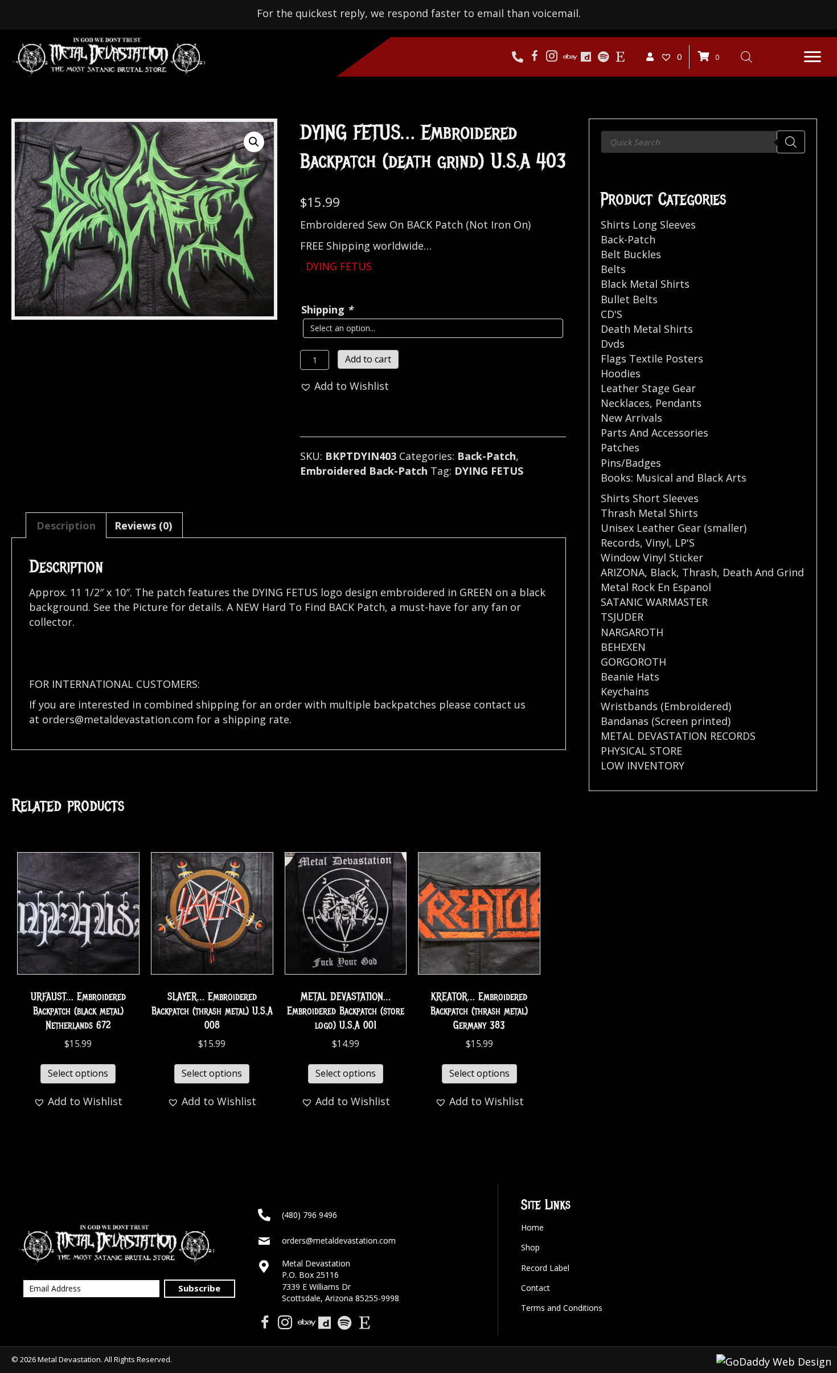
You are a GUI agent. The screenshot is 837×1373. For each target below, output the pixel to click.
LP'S (685, 542)
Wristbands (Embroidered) (666, 706)
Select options (78, 1073)
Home (532, 1227)
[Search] (791, 142)
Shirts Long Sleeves (648, 224)
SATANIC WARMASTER (654, 602)
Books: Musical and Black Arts (673, 477)
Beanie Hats (630, 676)
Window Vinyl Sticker (652, 557)
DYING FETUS (488, 471)
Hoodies (621, 373)
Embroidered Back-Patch (364, 471)
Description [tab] (66, 525)
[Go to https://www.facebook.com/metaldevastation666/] (534, 57)
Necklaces (625, 403)
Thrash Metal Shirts (649, 513)
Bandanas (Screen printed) (666, 721)
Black (663, 572)
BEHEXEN (623, 647)
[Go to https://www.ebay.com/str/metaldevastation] (569, 57)
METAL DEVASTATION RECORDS (678, 736)
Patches (620, 447)
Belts (613, 269)
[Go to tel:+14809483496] (517, 57)
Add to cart (368, 359)
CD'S (611, 314)
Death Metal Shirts (647, 329)
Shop (530, 1247)
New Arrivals (631, 418)
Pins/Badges (631, 463)
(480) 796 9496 (309, 1214)
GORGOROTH (633, 662)
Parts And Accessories (654, 432)
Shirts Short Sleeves (650, 498)
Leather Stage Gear (648, 388)
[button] (812, 57)
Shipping (327, 309)
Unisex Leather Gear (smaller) (673, 528)
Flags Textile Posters (652, 358)
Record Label (545, 1267)
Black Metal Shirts (645, 284)
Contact (535, 1287)
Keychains (625, 691)
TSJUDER (622, 617)
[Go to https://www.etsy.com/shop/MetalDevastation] (620, 57)
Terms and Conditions (561, 1307)
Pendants (678, 403)
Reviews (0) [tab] (143, 525)
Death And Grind (763, 572)
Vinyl (657, 542)
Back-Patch (486, 456)
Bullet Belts (629, 299)
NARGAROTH (632, 632)
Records (620, 542)
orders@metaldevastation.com (339, 1240)
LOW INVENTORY (642, 765)
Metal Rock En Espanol (656, 587)
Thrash (699, 572)
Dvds (613, 344)
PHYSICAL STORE (641, 750)
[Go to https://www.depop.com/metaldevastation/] (586, 57)
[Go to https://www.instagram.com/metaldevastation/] (551, 57)
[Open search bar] (746, 56)
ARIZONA (623, 572)
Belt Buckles (631, 254)
